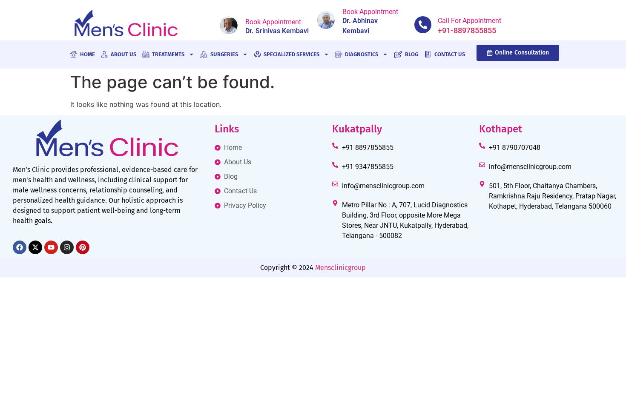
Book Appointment (273, 22)
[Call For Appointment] (422, 24)
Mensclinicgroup (340, 268)
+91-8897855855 (467, 30)
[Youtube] (51, 247)
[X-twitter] (35, 247)
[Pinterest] (82, 247)
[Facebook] (19, 247)
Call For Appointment (469, 21)
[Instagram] (67, 247)
